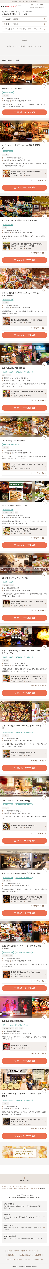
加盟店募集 (38, 1255)
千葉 (27, 1188)
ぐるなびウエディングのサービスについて (19, 1259)
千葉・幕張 (34, 1188)
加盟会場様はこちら (26, 1255)
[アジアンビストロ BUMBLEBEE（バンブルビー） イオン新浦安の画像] (24, 278)
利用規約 (16, 1251)
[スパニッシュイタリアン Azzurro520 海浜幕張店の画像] (24, 131)
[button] (24, 1206)
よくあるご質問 (38, 1259)
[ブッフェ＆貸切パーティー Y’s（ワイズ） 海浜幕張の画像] (24, 711)
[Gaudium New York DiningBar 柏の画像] (24, 786)
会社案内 (9, 1251)
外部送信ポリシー (13, 1255)
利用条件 (24, 1251)
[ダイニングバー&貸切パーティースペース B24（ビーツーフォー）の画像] (24, 636)
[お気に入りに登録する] (44, 85)
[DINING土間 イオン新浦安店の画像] (24, 426)
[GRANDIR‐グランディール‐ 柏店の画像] (24, 564)
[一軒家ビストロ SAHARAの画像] (24, 74)
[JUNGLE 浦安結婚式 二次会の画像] (24, 1007)
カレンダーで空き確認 (26, 187)
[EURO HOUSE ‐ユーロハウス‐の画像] (24, 491)
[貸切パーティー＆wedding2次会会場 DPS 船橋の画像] (24, 859)
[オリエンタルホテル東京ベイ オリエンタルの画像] (24, 206)
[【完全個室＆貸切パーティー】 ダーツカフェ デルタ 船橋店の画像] (24, 931)
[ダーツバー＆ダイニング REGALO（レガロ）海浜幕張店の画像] (24, 1079)
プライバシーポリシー (35, 1251)
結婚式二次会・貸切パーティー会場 (12, 1188)
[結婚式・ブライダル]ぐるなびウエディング (15, 1186)
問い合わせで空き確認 (26, 112)
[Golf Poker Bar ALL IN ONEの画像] (24, 354)
